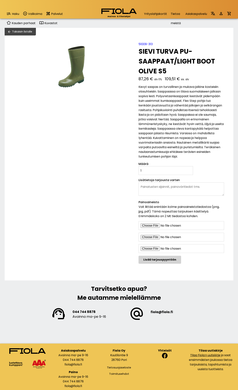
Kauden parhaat (23, 23)
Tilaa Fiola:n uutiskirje (205, 355)
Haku (15, 14)
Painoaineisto (149, 202)
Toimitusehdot (119, 374)
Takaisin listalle (22, 31)
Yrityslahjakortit (155, 14)
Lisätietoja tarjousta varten (159, 180)
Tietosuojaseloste (119, 367)
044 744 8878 (84, 312)
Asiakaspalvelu (196, 14)
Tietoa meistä (176, 15)
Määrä (143, 164)
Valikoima (34, 14)
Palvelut (56, 14)
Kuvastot (50, 23)
